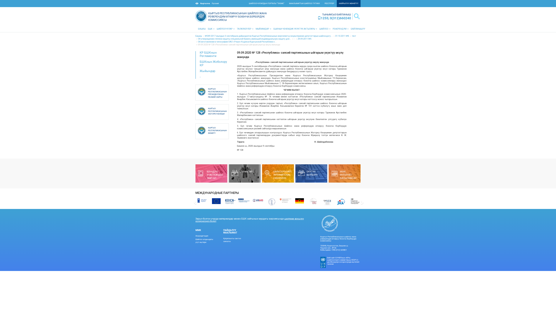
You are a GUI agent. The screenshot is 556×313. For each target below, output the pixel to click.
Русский (215, 3)
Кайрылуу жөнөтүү (348, 3)
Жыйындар (207, 71)
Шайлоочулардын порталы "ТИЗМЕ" (266, 3)
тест (354, 36)
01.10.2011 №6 (342, 36)
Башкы (198, 36)
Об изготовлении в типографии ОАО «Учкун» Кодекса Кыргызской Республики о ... (237, 42)
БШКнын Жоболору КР (213, 63)
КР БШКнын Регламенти (208, 54)
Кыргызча (205, 3)
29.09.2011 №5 (304, 39)
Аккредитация (201, 236)
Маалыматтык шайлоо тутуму (304, 3)
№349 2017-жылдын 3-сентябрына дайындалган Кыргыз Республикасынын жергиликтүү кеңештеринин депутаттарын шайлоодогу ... (268, 36)
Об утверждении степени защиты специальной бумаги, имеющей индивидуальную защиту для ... (244, 39)
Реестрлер (329, 3)
